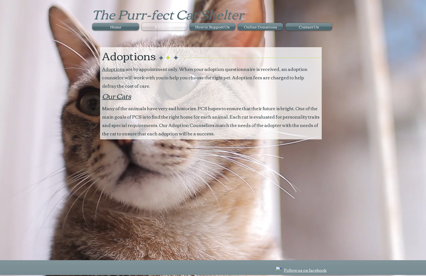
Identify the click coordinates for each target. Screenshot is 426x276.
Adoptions (113, 69)
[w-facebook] (279, 270)
